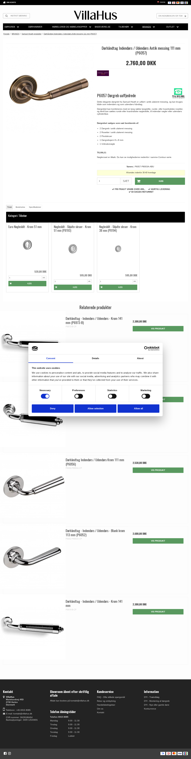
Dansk (162, 2)
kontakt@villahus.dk (22, 713)
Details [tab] (95, 358)
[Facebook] (5, 753)
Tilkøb (9, 207)
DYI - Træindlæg (151, 697)
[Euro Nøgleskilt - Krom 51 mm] (27, 249)
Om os (100, 709)
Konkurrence (150, 709)
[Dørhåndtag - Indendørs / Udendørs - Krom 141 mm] (33, 626)
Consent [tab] (50, 358)
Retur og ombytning (106, 701)
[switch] (78, 396)
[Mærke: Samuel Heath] (104, 77)
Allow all (138, 408)
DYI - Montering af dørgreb (157, 701)
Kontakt (100, 712)
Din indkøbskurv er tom (170, 16)
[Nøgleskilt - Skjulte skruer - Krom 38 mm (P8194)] (118, 253)
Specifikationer (35, 207)
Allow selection (96, 408)
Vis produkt (158, 328)
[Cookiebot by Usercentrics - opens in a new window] (146, 348)
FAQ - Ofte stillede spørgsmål (111, 697)
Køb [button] (161, 181)
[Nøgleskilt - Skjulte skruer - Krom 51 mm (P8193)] (73, 253)
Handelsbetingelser (106, 705)
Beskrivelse (20, 207)
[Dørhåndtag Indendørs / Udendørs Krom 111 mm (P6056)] (33, 485)
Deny (52, 408)
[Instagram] (9, 753)
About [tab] (140, 358)
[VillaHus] (95, 15)
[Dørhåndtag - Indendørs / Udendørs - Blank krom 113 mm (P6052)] (33, 556)
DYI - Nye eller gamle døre (156, 705)
